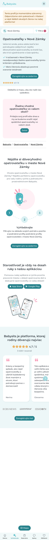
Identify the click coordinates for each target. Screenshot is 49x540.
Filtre (41, 31)
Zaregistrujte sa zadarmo (24, 76)
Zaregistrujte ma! (24, 418)
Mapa (26, 528)
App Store (17, 286)
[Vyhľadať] (5, 31)
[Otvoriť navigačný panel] (44, 3)
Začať (24, 130)
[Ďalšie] (45, 378)
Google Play (34, 286)
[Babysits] (9, 3)
